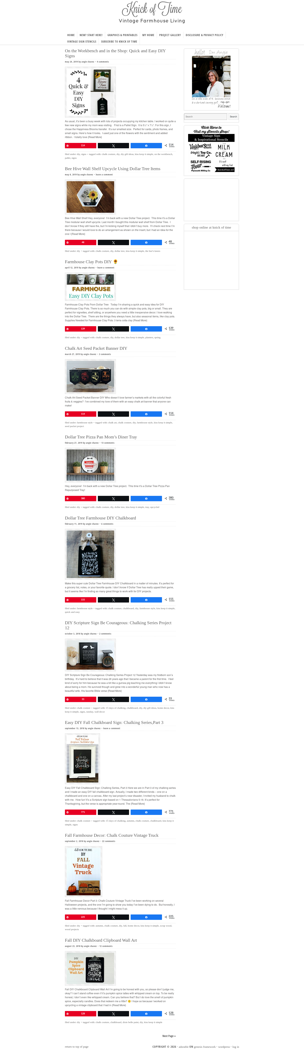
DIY (78, 154)
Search (233, 116)
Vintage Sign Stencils (81, 41)
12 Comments (106, 946)
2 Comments (105, 354)
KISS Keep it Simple (144, 154)
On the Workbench (163, 154)
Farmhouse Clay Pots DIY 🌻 (91, 261)
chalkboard (128, 608)
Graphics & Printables (122, 35)
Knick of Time (152, 15)
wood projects (72, 929)
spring (157, 337)
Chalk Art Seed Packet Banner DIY (96, 348)
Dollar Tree (120, 251)
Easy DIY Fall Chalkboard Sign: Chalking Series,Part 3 (114, 722)
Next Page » (169, 1036)
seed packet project (74, 426)
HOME (71, 35)
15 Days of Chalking (116, 708)
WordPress (224, 1046)
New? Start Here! (91, 35)
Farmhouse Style (85, 422)
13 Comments (107, 442)
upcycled (154, 507)
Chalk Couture (108, 154)
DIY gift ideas (127, 154)
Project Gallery (170, 35)
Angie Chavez (88, 61)
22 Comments (108, 841)
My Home (148, 35)
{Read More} (94, 137)
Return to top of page (77, 1046)
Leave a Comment (104, 174)
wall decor (100, 711)
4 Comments (103, 61)
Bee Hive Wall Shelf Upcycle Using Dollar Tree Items (112, 168)
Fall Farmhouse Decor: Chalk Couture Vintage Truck (111, 835)
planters (149, 337)
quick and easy (72, 612)
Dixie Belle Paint (131, 1022)
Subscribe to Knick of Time (119, 41)
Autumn (130, 821)
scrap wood (165, 925)
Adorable (184, 1046)
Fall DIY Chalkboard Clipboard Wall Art (101, 940)
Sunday (89, 711)
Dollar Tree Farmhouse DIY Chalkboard (100, 517)
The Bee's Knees (152, 251)
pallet (67, 158)
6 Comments (107, 523)
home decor (163, 708)
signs (83, 154)
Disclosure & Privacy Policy (204, 35)
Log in (235, 1046)
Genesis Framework (205, 1046)
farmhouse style (145, 422)
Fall (125, 925)
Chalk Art (112, 422)
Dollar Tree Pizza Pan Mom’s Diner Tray (101, 436)
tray (147, 507)
